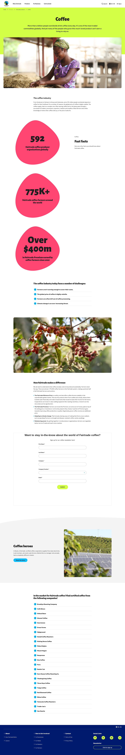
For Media (38, 740)
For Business (36, 4)
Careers (7, 740)
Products (27, 4)
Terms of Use (68, 737)
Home (4, 9)
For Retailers (38, 744)
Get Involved (47, 4)
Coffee (29, 9)
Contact (68, 733)
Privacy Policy (69, 740)
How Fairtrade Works (11, 737)
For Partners (38, 748)
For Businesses (39, 737)
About (7, 733)
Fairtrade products (20, 9)
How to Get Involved (42, 733)
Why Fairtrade (17, 4)
